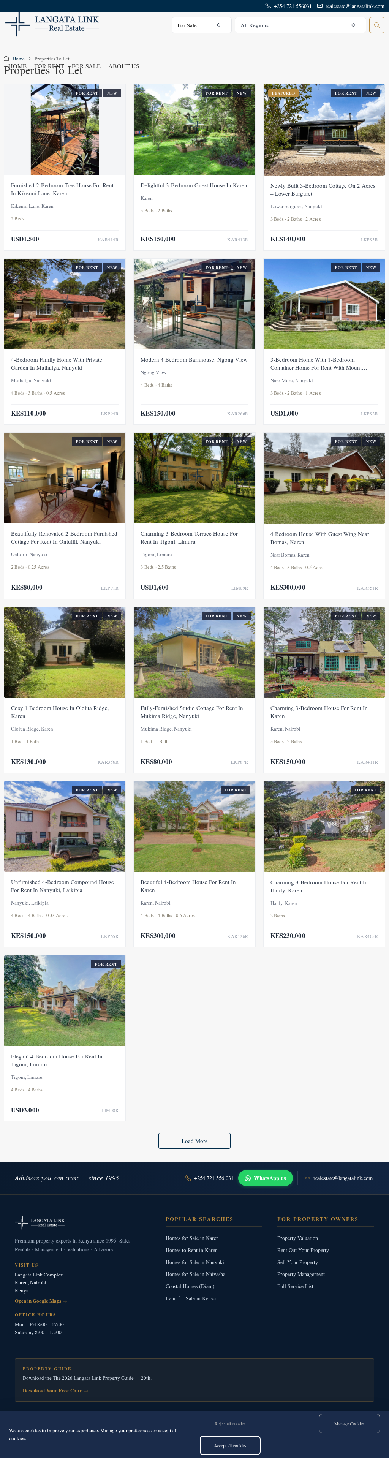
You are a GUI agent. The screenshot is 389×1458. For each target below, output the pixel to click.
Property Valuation (297, 1237)
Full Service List (295, 1286)
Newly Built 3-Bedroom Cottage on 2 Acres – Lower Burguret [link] (322, 189)
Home (17, 66)
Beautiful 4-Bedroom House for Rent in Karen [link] (188, 885)
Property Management (301, 1274)
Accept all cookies (230, 1445)
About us (123, 66)
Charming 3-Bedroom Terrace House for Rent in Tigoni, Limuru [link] (189, 537)
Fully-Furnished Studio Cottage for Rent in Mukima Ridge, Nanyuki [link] (192, 712)
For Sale (86, 66)
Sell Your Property (297, 1262)
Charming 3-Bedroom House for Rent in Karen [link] (319, 712)
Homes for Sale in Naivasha (195, 1274)
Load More (195, 1141)
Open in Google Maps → (41, 1300)
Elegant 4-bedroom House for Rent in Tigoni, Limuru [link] (57, 1060)
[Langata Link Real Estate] (82, 1223)
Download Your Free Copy (56, 1390)
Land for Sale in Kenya (191, 1298)
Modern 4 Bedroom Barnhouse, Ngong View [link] (194, 359)
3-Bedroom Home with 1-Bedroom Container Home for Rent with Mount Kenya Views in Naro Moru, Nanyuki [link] (316, 367)
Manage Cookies (349, 1423)
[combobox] (202, 25)
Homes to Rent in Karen (192, 1250)
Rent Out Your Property (303, 1250)
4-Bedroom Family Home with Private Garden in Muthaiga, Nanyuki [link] (56, 363)
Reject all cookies (230, 1423)
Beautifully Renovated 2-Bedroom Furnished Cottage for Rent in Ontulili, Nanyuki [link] (64, 537)
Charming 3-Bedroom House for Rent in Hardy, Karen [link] (319, 886)
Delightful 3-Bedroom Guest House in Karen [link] (194, 185)
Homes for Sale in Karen (192, 1237)
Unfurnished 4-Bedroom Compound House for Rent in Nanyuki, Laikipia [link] (62, 885)
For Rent (49, 66)
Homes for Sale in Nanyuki (195, 1262)
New (112, 93)
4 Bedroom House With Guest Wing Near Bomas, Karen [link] (319, 538)
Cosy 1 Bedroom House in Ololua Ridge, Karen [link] (60, 712)
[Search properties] (376, 25)
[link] (64, 129)
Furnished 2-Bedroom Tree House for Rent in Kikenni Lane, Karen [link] (62, 189)
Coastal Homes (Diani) (190, 1286)
